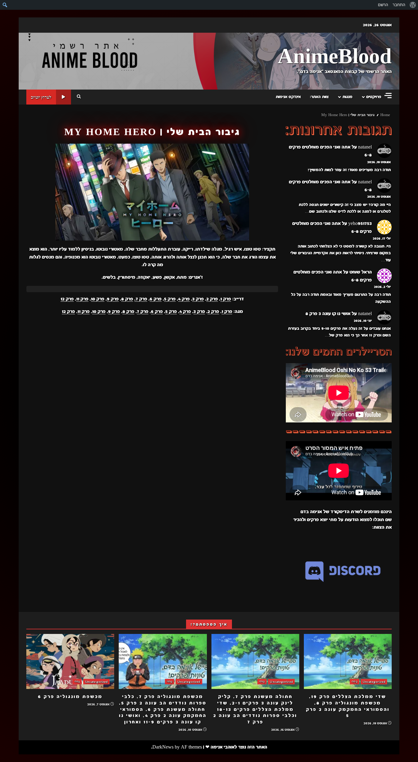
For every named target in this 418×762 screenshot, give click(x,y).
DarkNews (163, 747)
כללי (354, 681)
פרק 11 (82, 298)
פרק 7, (140, 298)
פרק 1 (225, 298)
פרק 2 (212, 298)
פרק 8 (127, 298)
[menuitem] (412, 5)
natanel (365, 147)
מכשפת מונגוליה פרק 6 (70, 661)
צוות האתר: (319, 97)
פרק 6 (156, 298)
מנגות (347, 97)
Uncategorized (374, 681)
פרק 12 (67, 298)
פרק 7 (142, 311)
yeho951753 (360, 223)
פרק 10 (97, 298)
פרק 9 (113, 298)
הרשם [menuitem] (383, 4)
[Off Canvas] (388, 95)
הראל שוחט (360, 272)
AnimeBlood (335, 57)
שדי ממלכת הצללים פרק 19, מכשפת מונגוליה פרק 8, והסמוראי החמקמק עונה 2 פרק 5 (348, 661)
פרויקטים (373, 97)
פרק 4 (184, 298)
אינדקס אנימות (288, 97)
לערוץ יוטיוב (41, 97)
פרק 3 (198, 298)
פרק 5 (170, 298)
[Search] (79, 97)
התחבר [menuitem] (399, 4)
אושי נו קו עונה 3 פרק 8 (327, 313)
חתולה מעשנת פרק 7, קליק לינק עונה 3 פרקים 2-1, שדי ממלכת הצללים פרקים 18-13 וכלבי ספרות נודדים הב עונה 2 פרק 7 (255, 661)
